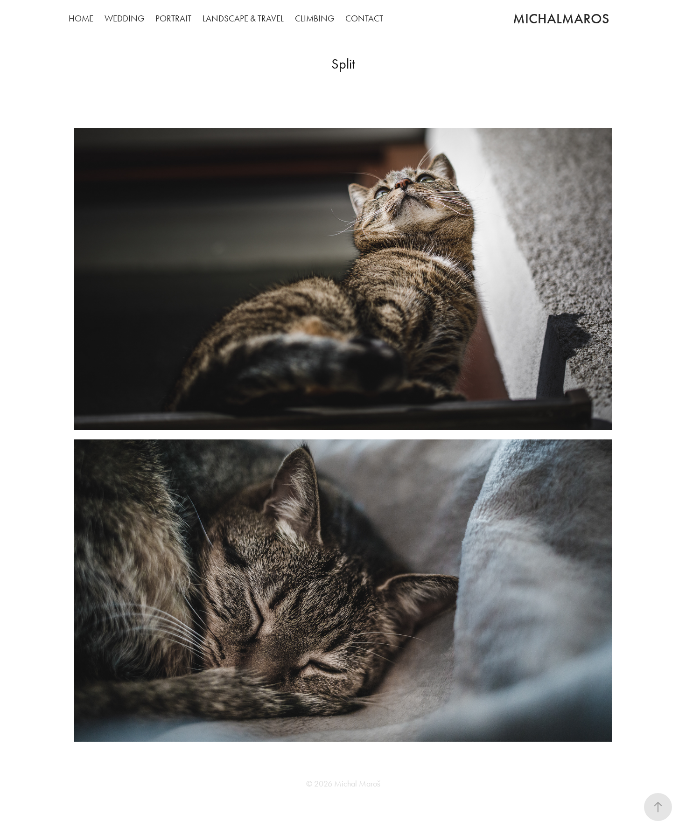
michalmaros (561, 18)
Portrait (173, 18)
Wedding (124, 18)
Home (81, 18)
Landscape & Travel (243, 18)
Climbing (314, 18)
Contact (364, 18)
